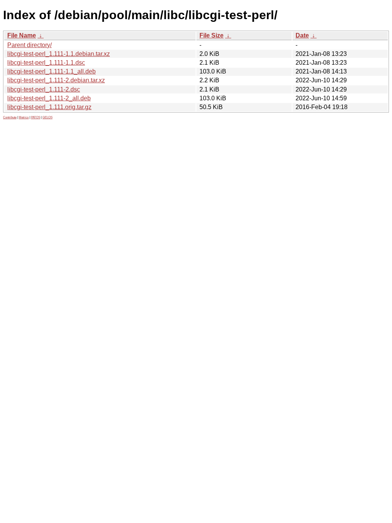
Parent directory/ (29, 45)
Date (302, 35)
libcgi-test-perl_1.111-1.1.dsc (46, 62)
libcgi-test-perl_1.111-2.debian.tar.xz (56, 80)
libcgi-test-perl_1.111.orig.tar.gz (49, 107)
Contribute (9, 117)
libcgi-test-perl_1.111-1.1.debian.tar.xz (58, 54)
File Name (21, 35)
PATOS (35, 117)
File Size (211, 35)
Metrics (24, 117)
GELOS (47, 117)
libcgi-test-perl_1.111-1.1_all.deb (51, 71)
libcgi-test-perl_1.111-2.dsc (43, 89)
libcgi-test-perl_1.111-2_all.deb (49, 98)
